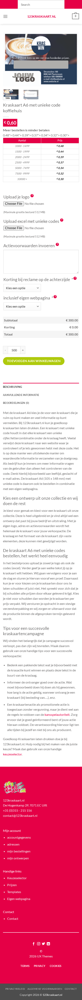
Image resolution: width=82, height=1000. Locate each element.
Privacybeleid (15, 988)
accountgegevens (19, 837)
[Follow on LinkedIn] (48, 944)
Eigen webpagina (18, 899)
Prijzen (12, 885)
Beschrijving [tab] (12, 386)
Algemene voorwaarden (44, 988)
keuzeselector (12, 754)
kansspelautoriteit (57, 714)
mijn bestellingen (18, 851)
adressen (13, 844)
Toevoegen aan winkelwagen (34, 361)
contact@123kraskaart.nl (20, 815)
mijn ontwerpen (18, 858)
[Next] (72, 59)
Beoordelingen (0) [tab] (16, 402)
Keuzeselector (17, 878)
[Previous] (9, 59)
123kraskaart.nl (41, 16)
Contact (12, 918)
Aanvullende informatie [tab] (21, 395)
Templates (14, 892)
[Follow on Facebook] (33, 944)
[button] (5, 16)
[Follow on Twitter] (43, 944)
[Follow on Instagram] (38, 944)
